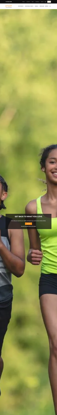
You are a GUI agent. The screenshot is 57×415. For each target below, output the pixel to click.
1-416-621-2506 (9, 1)
